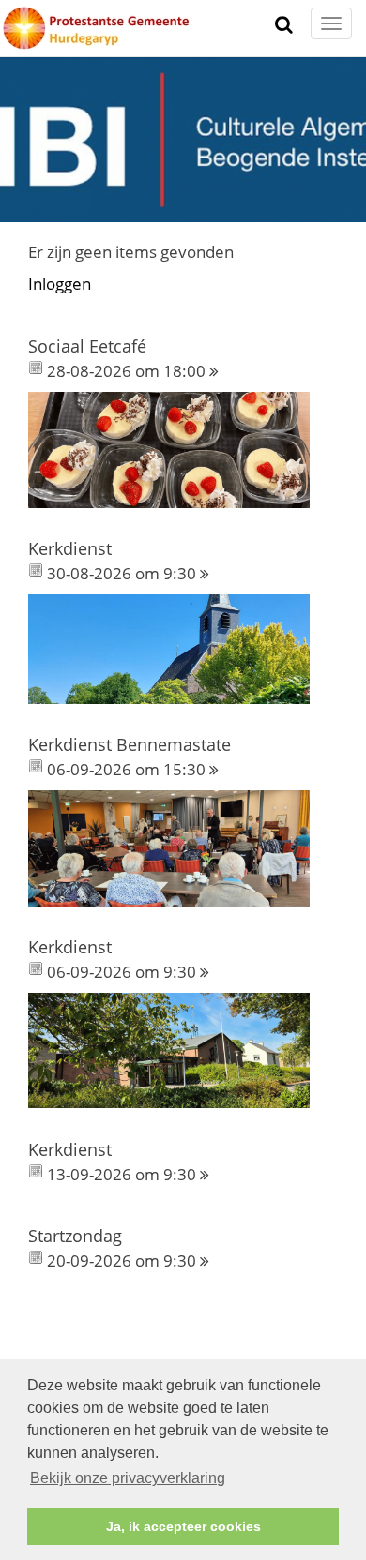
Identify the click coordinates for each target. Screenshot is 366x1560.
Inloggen (59, 283)
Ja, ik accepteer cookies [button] (183, 1526)
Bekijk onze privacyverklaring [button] (127, 1478)
